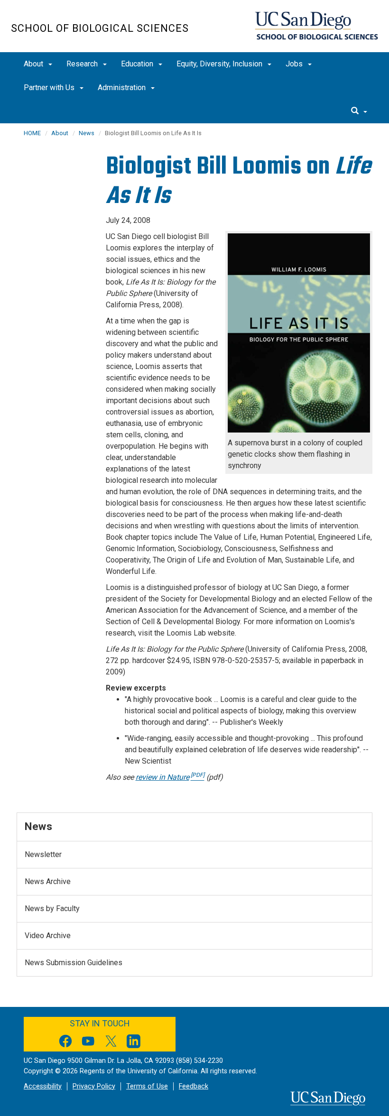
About (34, 63)
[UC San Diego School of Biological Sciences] (316, 25)
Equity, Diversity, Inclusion (220, 63)
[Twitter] (111, 1042)
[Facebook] (65, 1042)
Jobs (295, 63)
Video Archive (48, 935)
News (86, 133)
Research (83, 63)
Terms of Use (147, 1086)
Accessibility (43, 1086)
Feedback (193, 1086)
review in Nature (170, 777)
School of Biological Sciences (100, 28)
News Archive (48, 881)
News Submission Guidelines (73, 962)
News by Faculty (52, 908)
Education (138, 63)
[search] (359, 111)
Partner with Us (50, 87)
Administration (123, 87)
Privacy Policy (94, 1086)
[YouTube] (88, 1042)
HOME (32, 133)
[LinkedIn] (134, 1042)
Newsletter (43, 854)
